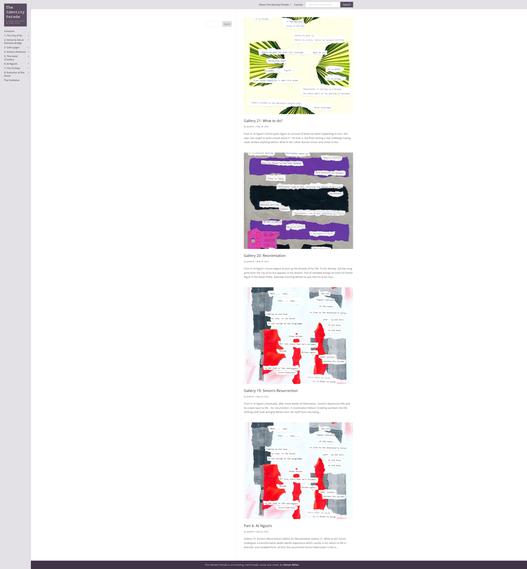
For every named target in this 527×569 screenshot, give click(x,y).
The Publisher (12, 80)
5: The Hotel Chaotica (11, 58)
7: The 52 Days (12, 68)
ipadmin (250, 126)
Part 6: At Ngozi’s (258, 525)
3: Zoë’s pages (11, 47)
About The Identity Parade (274, 4)
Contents (9, 31)
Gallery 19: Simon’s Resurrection (271, 390)
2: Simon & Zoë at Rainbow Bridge (14, 41)
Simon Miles (291, 564)
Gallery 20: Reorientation (265, 255)
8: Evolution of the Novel (14, 74)
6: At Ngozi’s (10, 63)
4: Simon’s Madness (15, 51)
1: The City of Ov (13, 35)
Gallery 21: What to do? (263, 120)
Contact (298, 4)
